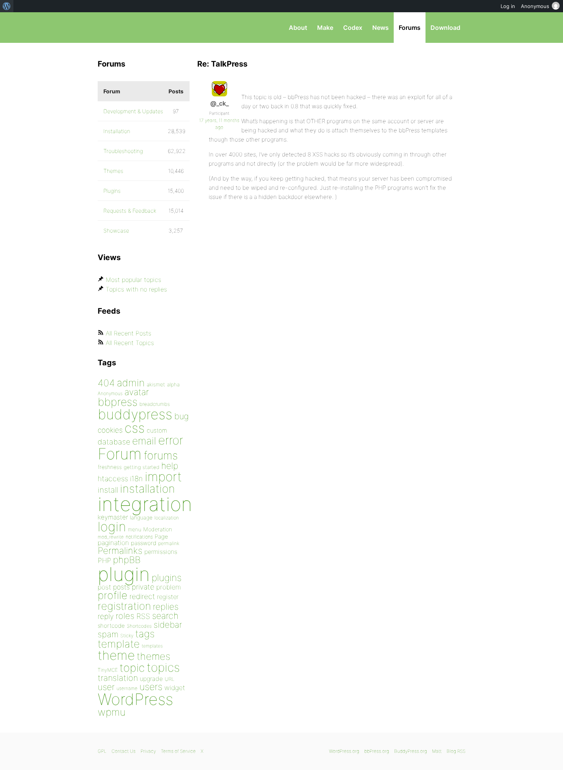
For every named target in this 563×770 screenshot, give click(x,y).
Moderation (157, 529)
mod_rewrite (111, 537)
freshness (110, 467)
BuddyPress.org (410, 751)
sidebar (168, 624)
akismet (156, 384)
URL (169, 679)
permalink (168, 543)
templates (152, 646)
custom (157, 430)
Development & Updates (133, 111)
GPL (102, 751)
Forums (410, 27)
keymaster (113, 517)
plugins (167, 577)
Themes (113, 171)
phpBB (127, 559)
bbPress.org (137, 27)
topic (132, 667)
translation (118, 678)
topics (163, 667)
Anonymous (110, 393)
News (380, 27)
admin (131, 383)
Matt (437, 751)
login (112, 526)
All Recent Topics (130, 343)
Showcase (116, 230)
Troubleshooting (123, 151)
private (143, 587)
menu (134, 529)
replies (165, 606)
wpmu (112, 712)
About (298, 27)
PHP (104, 560)
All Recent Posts (128, 333)
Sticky (126, 635)
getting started (141, 467)
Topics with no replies (136, 289)
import (163, 476)
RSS (143, 616)
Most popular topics (133, 279)
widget (174, 688)
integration (145, 504)
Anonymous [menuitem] (535, 6)
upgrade (151, 678)
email (144, 441)
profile (113, 595)
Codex (352, 27)
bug (181, 416)
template (119, 644)
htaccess (113, 478)
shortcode (111, 625)
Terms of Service (178, 751)
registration (124, 606)
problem (168, 587)
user (106, 687)
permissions (160, 551)
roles (125, 616)
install (108, 490)
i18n (136, 478)
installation (147, 488)
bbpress (117, 402)
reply (106, 616)
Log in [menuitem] (508, 6)
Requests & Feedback (129, 210)
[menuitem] (6, 6)
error (170, 440)
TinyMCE (108, 670)
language (141, 517)
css (134, 428)
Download (445, 27)
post (104, 587)
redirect (142, 596)
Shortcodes (139, 626)
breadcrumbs (154, 404)
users (150, 686)
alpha (173, 384)
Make (325, 27)
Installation (116, 131)
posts (121, 587)
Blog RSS (456, 751)
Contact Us (123, 751)
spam (108, 634)
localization (166, 518)
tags (145, 634)
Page (161, 536)
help (169, 466)
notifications (139, 537)
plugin (124, 574)
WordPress (135, 699)
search (165, 615)
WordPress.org (344, 751)
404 (106, 383)
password (143, 543)
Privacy (148, 751)
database (114, 441)
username (126, 688)
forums (161, 455)
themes (153, 656)
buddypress (135, 414)
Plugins (112, 190)
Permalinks (120, 550)
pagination (113, 543)
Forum (120, 453)
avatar (136, 392)
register (167, 597)
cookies (110, 430)
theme (116, 655)
